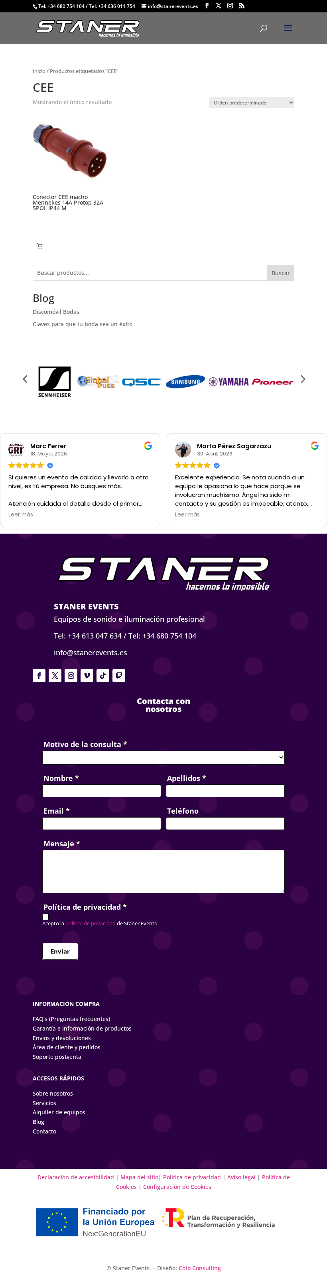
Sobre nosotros (53, 1093)
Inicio (39, 71)
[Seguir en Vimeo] (87, 675)
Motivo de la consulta (85, 744)
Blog (38, 1121)
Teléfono (183, 811)
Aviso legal (241, 1177)
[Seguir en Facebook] (39, 675)
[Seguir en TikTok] (103, 675)
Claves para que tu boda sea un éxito (82, 324)
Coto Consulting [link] (200, 1268)
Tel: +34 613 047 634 (88, 636)
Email (56, 811)
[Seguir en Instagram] (71, 675)
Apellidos (186, 778)
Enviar (60, 951)
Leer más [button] (20, 514)
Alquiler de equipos (59, 1112)
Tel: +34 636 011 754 (112, 6)
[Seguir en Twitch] (118, 675)
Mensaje (61, 843)
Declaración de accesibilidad (76, 1177)
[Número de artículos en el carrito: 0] (40, 246)
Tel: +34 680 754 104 (61, 6)
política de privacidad (90, 923)
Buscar (281, 273)
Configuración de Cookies (177, 1186)
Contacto (44, 1131)
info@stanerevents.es (90, 652)
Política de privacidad (192, 1177)
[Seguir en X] (55, 675)
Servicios (44, 1103)
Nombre (61, 778)
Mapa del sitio (139, 1177)
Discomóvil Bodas (56, 311)
